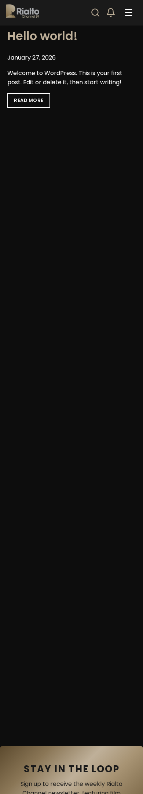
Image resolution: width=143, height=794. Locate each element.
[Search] (95, 12)
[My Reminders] (110, 12)
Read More (29, 100)
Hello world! (42, 36)
